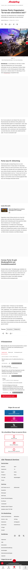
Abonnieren (3, 521)
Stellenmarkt (16, 487)
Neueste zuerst (4, 352)
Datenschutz (4, 544)
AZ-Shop (16, 519)
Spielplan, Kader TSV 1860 (6, 509)
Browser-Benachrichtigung (6, 498)
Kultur (15, 472)
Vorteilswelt (3, 503)
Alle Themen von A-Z (5, 487)
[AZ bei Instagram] (19, 535)
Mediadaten (16, 516)
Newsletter (3, 490)
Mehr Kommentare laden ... (9, 396)
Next (27, 43)
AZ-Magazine (17, 521)
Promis (2, 480)
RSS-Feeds (3, 495)
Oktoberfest (17, 329)
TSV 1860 (3, 477)
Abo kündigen (4, 550)
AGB (2, 542)
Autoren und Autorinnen (6, 516)
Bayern (6, 5)
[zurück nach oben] (14, 561)
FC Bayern (3, 474)
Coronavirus (10, 329)
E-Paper (3, 527)
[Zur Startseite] (14, 2)
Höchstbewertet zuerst (18, 352)
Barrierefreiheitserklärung (6, 547)
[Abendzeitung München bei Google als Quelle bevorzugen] (17, 24)
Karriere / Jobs (4, 519)
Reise (15, 474)
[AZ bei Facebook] (15, 535)
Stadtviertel (3, 469)
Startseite (2, 5)
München (3, 466)
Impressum (3, 539)
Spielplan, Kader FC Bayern (7, 506)
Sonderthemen (17, 524)
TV (14, 469)
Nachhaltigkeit (17, 477)
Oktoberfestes (7, 72)
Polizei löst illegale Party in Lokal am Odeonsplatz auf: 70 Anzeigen (17, 209)
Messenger (3, 492)
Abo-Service (3, 524)
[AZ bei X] (23, 535)
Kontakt (3, 530)
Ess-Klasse (3, 501)
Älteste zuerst (10, 352)
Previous (1, 43)
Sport (15, 466)
